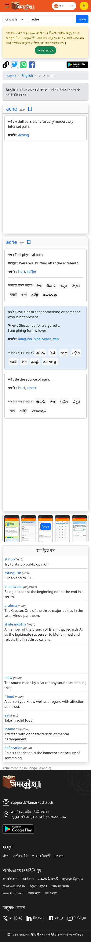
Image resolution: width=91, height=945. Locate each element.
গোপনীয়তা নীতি (20, 856)
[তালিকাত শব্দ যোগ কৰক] (30, 109)
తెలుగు (51, 285)
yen (56, 339)
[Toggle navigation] (7, 6)
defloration (13, 747)
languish (25, 339)
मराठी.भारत (28, 879)
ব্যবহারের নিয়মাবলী (41, 856)
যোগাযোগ (58, 856)
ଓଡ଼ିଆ (76, 285)
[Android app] (18, 828)
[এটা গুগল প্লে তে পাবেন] (77, 64)
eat (7, 715)
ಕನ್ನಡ (63, 285)
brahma (10, 605)
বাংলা (24, 294)
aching (23, 135)
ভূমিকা (5, 856)
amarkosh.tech (13, 893)
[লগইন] (84, 6)
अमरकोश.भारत (10, 879)
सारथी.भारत (51, 893)
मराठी (13, 294)
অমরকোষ (11, 75)
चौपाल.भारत (34, 893)
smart (31, 387)
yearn (46, 339)
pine (37, 339)
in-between (13, 586)
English (27, 75)
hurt (21, 271)
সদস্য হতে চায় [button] (45, 50)
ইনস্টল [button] (45, 527)
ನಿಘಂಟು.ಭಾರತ (38, 886)
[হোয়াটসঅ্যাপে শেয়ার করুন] (24, 64)
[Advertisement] (45, 188)
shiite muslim (15, 624)
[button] (9, 528)
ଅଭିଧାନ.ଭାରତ (60, 886)
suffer (31, 271)
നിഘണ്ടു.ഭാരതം (14, 886)
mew (8, 677)
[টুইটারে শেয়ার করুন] (15, 64)
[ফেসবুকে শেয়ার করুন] (32, 64)
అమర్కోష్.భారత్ (48, 879)
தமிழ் (35, 294)
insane (9, 729)
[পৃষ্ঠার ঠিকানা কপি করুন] (6, 64)
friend (9, 696)
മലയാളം (50, 294)
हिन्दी (39, 285)
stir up (9, 559)
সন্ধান (82, 19)
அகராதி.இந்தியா (72, 879)
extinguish (12, 573)
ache (11, 108)
